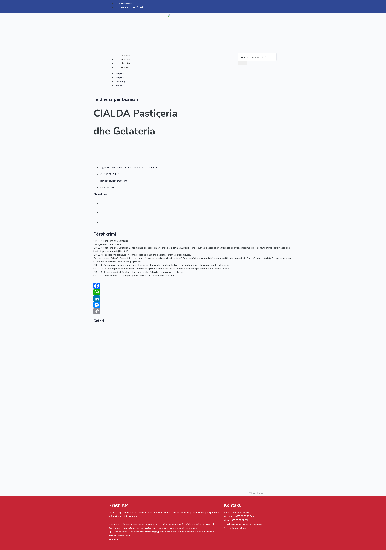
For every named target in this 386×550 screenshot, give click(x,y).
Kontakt (125, 67)
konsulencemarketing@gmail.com (247, 524)
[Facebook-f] (256, 5)
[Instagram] (265, 5)
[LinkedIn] (193, 298)
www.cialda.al (107, 187)
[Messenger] (193, 305)
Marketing (126, 63)
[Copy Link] (193, 311)
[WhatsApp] (193, 292)
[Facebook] (193, 286)
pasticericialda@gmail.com (113, 180)
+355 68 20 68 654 (240, 512)
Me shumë (113, 539)
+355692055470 (109, 174)
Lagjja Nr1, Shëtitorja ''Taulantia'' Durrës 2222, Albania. (128, 167)
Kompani (125, 55)
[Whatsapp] (273, 5)
